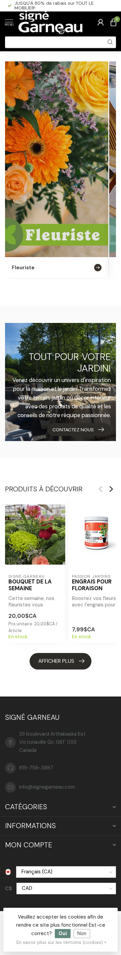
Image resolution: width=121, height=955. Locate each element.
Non (81, 933)
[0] (113, 22)
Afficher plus (56, 661)
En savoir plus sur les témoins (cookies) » (61, 942)
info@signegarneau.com (47, 787)
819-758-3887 (36, 767)
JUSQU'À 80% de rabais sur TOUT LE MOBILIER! (54, 5)
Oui (62, 933)
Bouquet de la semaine (30, 585)
